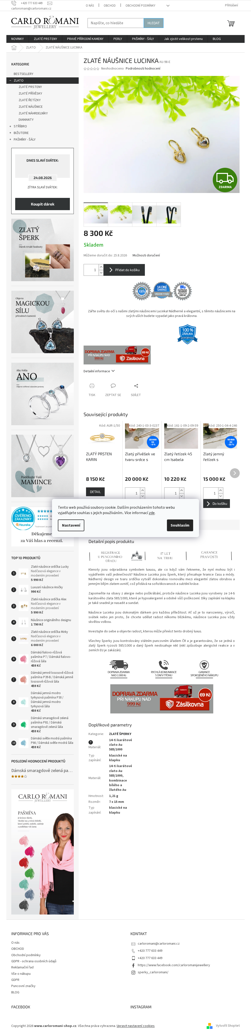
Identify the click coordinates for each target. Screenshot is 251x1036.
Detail (95, 492)
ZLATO (19, 80)
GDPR (15, 979)
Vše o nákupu (21, 973)
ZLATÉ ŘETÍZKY (30, 100)
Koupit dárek (42, 204)
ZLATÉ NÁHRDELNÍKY (33, 113)
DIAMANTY (26, 119)
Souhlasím (180, 525)
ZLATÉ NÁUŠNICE (31, 106)
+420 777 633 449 (150, 950)
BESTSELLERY (23, 74)
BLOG (15, 992)
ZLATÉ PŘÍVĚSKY (30, 93)
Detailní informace (97, 371)
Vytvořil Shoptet (228, 1026)
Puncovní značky (23, 986)
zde (152, 513)
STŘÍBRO (20, 126)
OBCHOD (110, 5)
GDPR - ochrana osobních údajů (33, 961)
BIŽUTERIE (21, 133)
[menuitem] (17, 39)
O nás (90, 5)
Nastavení (71, 525)
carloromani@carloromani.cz (159, 943)
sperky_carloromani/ (153, 972)
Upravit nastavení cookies (136, 1026)
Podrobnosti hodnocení (143, 68)
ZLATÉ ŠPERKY (120, 734)
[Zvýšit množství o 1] (101, 267)
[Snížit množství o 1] (101, 273)
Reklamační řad (22, 967)
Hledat (154, 23)
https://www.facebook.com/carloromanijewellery (174, 965)
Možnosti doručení (146, 255)
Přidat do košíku (127, 270)
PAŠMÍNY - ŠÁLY (25, 139)
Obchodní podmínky (140, 5)
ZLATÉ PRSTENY (30, 86)
